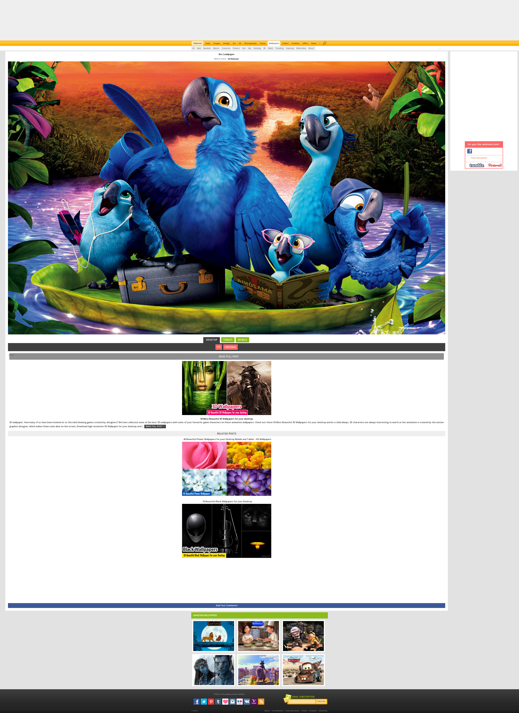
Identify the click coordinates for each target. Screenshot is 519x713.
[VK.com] (247, 701)
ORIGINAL (230, 347)
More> (311, 48)
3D (240, 43)
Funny (263, 43)
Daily (207, 43)
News (313, 43)
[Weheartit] (225, 701)
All (193, 48)
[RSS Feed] (261, 701)
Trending (279, 48)
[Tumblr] (218, 701)
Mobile (242, 339)
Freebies (295, 43)
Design (226, 43)
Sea (243, 48)
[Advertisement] (259, 20)
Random (207, 48)
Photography (250, 43)
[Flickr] (240, 701)
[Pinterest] (211, 701)
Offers (305, 43)
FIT (219, 347)
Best (199, 48)
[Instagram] (232, 701)
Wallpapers (274, 43)
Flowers (236, 48)
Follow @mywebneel (479, 158)
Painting (257, 48)
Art (234, 43)
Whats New (301, 48)
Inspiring (290, 48)
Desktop (211, 339)
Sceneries (226, 48)
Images (216, 43)
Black (270, 48)
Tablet (227, 339)
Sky (249, 48)
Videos (285, 43)
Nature (216, 48)
